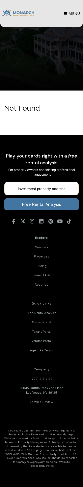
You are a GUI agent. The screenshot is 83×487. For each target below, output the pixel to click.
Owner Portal (41, 322)
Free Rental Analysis (41, 204)
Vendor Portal (42, 341)
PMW (36, 438)
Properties (41, 256)
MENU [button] (73, 13)
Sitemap (49, 438)
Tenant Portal (41, 332)
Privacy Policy (69, 438)
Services (41, 247)
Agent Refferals (41, 350)
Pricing (41, 266)
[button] (14, 221)
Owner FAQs (41, 275)
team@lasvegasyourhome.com (37, 461)
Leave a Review (41, 402)
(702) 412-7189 (41, 379)
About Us (41, 284)
